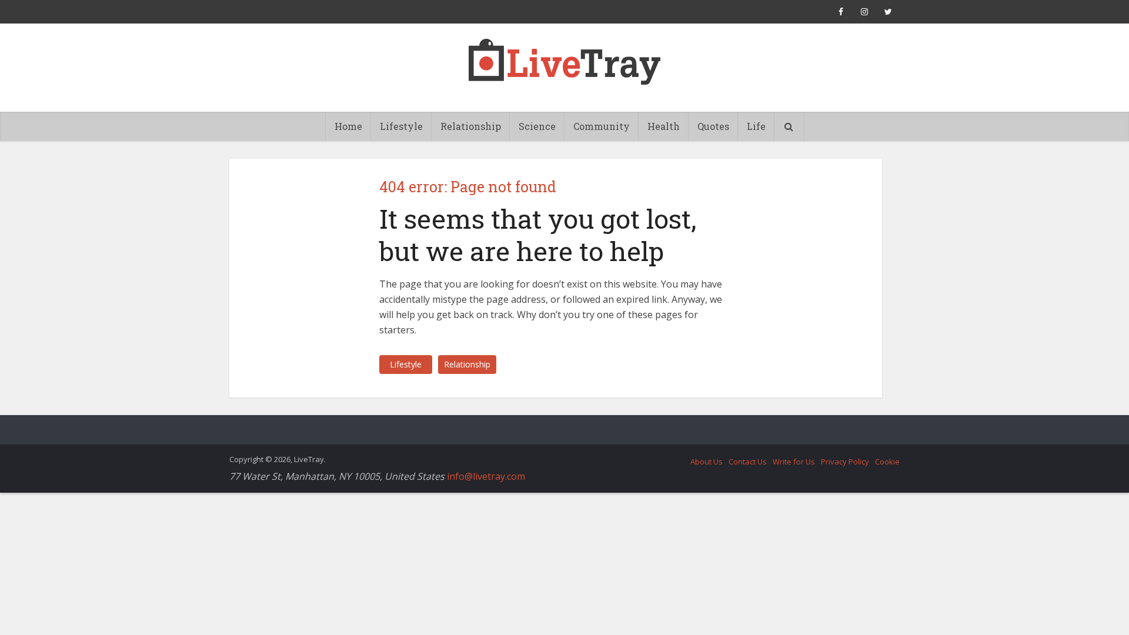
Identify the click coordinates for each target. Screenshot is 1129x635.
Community (601, 126)
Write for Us (794, 461)
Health (663, 126)
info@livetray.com (486, 476)
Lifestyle (401, 126)
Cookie (887, 461)
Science (537, 126)
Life (756, 126)
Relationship (470, 126)
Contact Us (748, 461)
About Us (706, 461)
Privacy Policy (845, 461)
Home (348, 126)
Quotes (713, 126)
